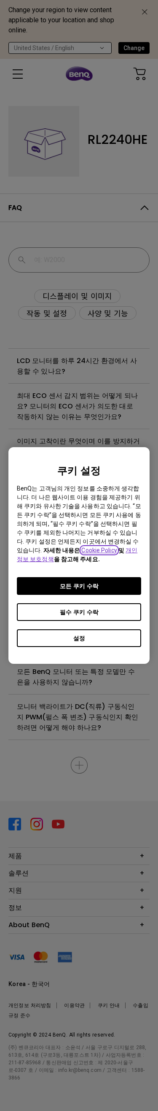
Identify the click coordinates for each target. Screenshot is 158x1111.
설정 (79, 638)
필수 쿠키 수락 (79, 612)
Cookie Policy (99, 550)
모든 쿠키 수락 (79, 586)
